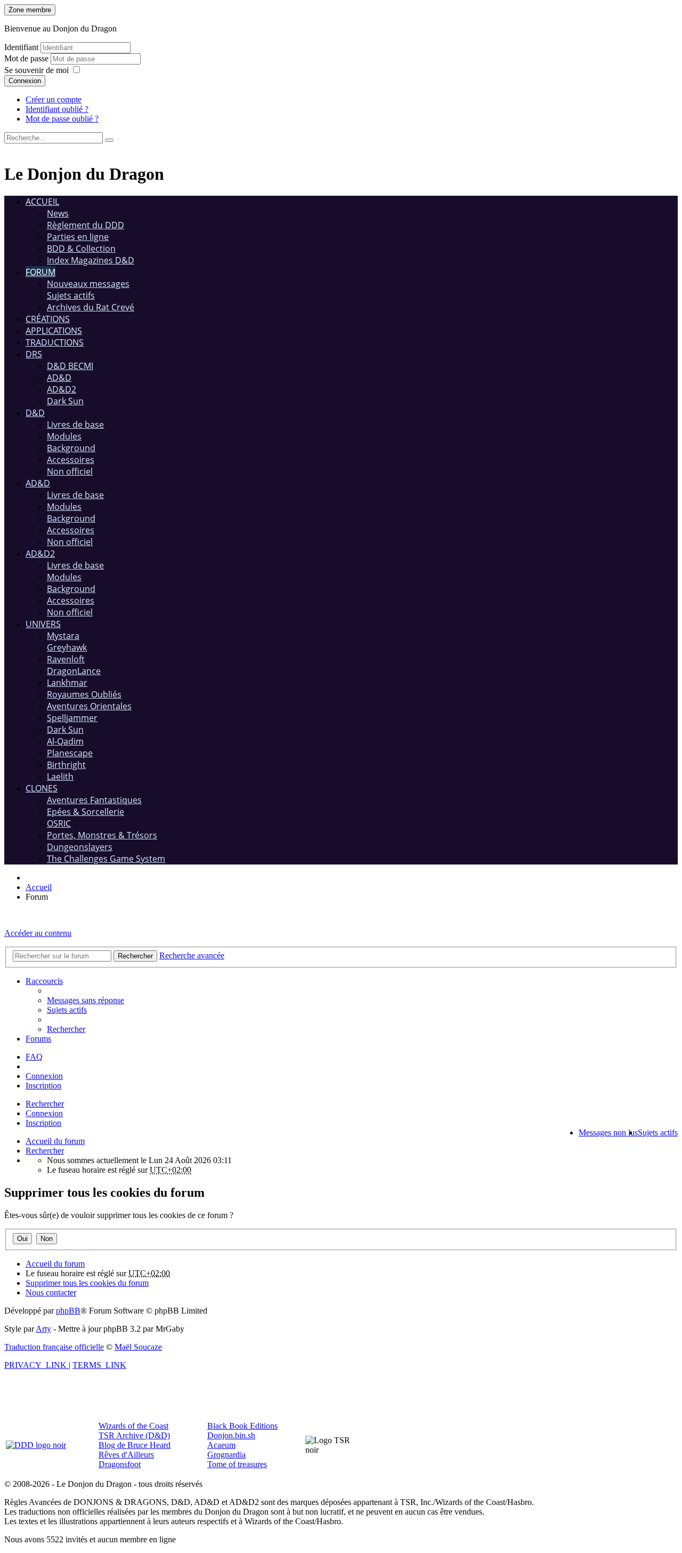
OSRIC (59, 823)
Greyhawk (67, 647)
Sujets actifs (71, 295)
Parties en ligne (78, 237)
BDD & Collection (81, 248)
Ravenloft (66, 659)
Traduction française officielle (54, 1346)
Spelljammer (72, 718)
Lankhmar (67, 683)
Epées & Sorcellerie (85, 812)
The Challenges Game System (106, 858)
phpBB (68, 1310)
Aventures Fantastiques (94, 800)
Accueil (42, 201)
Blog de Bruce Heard (134, 1445)
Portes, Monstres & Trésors (102, 835)
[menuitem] (85, 1000)
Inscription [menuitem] (43, 1085)
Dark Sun (65, 401)
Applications (54, 331)
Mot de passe (27, 58)
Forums (38, 1038)
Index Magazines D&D (90, 260)
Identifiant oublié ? (57, 109)
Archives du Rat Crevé (90, 307)
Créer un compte (54, 99)
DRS (34, 354)
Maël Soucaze (138, 1346)
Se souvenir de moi (36, 70)
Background (71, 448)
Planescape (70, 753)
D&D (35, 413)
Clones (42, 788)
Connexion (25, 81)
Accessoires (70, 460)
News (58, 213)
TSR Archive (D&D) (134, 1435)
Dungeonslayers (79, 847)
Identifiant (21, 47)
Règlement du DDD (85, 225)
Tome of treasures (237, 1464)
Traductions (55, 342)
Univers (43, 624)
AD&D (59, 377)
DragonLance (74, 671)
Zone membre (30, 10)
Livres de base (75, 424)
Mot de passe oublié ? (62, 118)
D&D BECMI (70, 366)
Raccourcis (44, 981)
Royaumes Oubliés (84, 694)
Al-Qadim (65, 741)
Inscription (43, 1122)
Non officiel (70, 471)
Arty (43, 1328)
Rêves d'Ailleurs (126, 1454)
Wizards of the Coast (133, 1425)
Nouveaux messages (88, 284)
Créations (48, 319)
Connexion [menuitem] (44, 1075)
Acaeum (221, 1445)
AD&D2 (61, 389)
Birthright (66, 765)
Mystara (63, 636)
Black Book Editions (242, 1425)
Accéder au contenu (37, 933)
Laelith (60, 776)
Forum (40, 272)
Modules (64, 436)
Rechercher (45, 1103)
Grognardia (226, 1454)
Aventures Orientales (89, 706)
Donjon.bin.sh (231, 1435)
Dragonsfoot (120, 1464)
